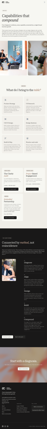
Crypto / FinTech (20, 406)
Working (5, 402)
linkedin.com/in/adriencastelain (9, 399)
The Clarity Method (6, 410)
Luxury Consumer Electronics (23, 411)
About (3, 406)
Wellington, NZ (5, 400)
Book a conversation (6, 413)
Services (4, 408)
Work (3, 411)
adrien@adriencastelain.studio (8, 397)
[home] (5, 2)
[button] (44, 2)
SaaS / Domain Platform (22, 408)
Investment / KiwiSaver (22, 410)
